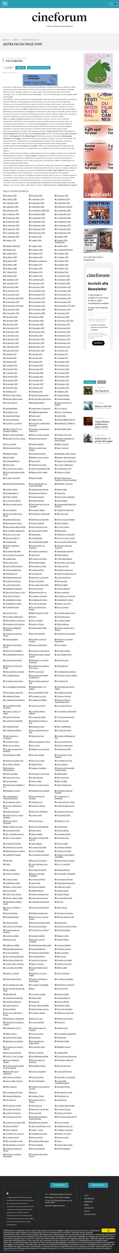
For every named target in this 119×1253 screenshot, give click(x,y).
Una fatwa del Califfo (13, 755)
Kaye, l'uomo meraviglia (14, 435)
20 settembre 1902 (64, 222)
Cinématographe (11, 408)
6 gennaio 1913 (36, 358)
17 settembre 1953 (64, 218)
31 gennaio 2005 (63, 388)
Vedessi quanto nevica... (40, 1009)
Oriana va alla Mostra (39, 645)
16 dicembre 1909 (63, 332)
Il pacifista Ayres (63, 838)
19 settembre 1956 (38, 222)
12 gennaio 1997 (37, 365)
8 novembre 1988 (11, 287)
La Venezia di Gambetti (14, 721)
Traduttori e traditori (12, 945)
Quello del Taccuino (12, 717)
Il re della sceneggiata (65, 979)
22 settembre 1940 (38, 225)
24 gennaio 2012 (37, 380)
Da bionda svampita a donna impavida (38, 1118)
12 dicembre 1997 (37, 328)
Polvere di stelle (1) (12, 538)
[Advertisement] (101, 364)
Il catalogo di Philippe (39, 700)
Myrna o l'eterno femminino (10, 822)
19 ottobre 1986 (11, 265)
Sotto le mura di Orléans (66, 520)
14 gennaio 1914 (11, 369)
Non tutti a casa (62, 660)
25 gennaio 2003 (63, 380)
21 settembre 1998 (12, 225)
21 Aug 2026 (100, 418)
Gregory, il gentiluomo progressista (38, 980)
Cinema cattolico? (63, 589)
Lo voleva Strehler (63, 620)
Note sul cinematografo (39, 827)
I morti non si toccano (39, 960)
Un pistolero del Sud (64, 761)
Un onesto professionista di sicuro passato (13, 1067)
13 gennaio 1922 (63, 365)
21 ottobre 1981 (62, 265)
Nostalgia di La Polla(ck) (66, 423)
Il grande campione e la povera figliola (64, 439)
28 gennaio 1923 (63, 384)
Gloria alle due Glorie (13, 448)
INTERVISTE (89, 1208)
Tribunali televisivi (63, 870)
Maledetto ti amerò (64, 1047)
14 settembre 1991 (64, 214)
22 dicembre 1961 (37, 339)
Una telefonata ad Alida (39, 542)
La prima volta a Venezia (14, 964)
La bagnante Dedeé (12, 696)
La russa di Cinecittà (38, 926)
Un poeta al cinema (64, 730)
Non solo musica (11, 563)
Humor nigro (9, 465)
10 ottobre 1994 (37, 250)
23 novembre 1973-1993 (14, 306)
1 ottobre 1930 (36, 237)
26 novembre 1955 (12, 309)
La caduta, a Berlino (12, 764)
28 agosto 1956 (11, 196)
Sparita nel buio (62, 891)
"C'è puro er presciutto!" (65, 717)
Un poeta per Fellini (38, 717)
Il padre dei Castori (64, 887)
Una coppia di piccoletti (39, 585)
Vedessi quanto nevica (13, 504)
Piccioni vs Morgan (38, 806)
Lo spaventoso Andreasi (40, 855)
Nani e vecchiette (37, 581)
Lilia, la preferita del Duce (14, 834)
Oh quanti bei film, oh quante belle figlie (38, 485)
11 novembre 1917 (12, 291)
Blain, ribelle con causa (13, 827)
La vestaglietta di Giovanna (15, 687)
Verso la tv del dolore (64, 1009)
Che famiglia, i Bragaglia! (66, 874)
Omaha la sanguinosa (39, 551)
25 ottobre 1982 (37, 268)
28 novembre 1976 (64, 309)
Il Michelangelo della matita (41, 945)
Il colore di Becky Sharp (66, 802)
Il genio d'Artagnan (12, 420)
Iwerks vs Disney (37, 624)
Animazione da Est (64, 749)
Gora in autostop (63, 592)
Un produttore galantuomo (15, 531)
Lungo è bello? (36, 781)
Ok (108, 1230)
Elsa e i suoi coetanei (13, 838)
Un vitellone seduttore (13, 730)
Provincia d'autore (63, 930)
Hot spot (60, 902)
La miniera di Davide (38, 870)
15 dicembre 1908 (37, 332)
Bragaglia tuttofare (38, 403)
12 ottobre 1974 (11, 253)
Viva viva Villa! (10, 444)
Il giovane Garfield (37, 936)
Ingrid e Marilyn (62, 523)
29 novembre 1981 (12, 313)
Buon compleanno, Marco (40, 742)
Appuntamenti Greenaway (15, 484)
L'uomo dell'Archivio (64, 1072)
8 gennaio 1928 (11, 362)
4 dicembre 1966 (63, 317)
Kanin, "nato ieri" (63, 448)
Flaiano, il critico (63, 936)
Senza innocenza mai (39, 527)
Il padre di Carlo (62, 566)
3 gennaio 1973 (36, 354)
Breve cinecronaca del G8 (66, 1117)
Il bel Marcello (62, 827)
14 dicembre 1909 (12, 332)
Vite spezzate (62, 581)
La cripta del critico (38, 1047)
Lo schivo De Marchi (13, 501)
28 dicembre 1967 (37, 347)
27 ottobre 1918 (11, 272)
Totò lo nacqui (62, 908)
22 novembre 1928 (64, 302)
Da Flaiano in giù (11, 412)
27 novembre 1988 (38, 309)
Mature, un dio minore (13, 887)
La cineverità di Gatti (64, 898)
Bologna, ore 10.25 (64, 604)
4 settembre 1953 (37, 203)
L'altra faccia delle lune (39, 67)
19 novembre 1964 (64, 298)
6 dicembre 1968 (37, 321)
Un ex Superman (63, 973)
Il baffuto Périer (36, 764)
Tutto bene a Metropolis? (40, 953)
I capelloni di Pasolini (13, 855)
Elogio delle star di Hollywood (11, 1073)
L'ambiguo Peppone (64, 847)
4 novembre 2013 (37, 280)
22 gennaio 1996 (63, 377)
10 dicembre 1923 (63, 324)
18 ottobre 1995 (11, 261)
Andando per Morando (13, 589)
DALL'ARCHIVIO (90, 1214)
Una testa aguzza (63, 617)
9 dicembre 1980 (37, 324)
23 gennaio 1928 (11, 380)
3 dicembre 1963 (37, 317)
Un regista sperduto (38, 994)
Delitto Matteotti (62, 555)
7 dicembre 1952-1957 (65, 321)
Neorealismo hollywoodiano (9, 769)
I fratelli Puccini (36, 802)
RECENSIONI (89, 382)
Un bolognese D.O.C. (13, 1028)
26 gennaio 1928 (11, 384)
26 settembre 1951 (64, 229)
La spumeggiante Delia (39, 693)
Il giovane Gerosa (63, 1087)
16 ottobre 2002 (37, 257)
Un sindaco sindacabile (39, 985)
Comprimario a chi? (64, 469)
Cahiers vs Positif (63, 472)
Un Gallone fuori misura (14, 681)
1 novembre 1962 (63, 276)
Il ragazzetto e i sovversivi (41, 408)
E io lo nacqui (62, 408)
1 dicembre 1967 (63, 313)
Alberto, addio (62, 968)
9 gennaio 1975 (36, 362)
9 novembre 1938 (37, 287)
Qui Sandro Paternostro (14, 617)
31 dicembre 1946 (37, 350)
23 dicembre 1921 (63, 339)
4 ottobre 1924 (36, 240)
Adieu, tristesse (11, 1087)
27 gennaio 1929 (37, 384)
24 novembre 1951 (38, 306)
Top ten (33, 617)
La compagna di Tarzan (14, 1092)
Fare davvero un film (38, 566)
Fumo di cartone (37, 589)
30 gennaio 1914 (37, 388)
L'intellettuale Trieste (12, 883)
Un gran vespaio (11, 879)
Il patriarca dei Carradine (40, 791)
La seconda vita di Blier (14, 968)
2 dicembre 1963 (11, 317)
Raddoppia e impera (12, 791)
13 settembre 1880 (38, 214)
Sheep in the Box (103, 406)
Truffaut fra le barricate (65, 510)
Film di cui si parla (37, 761)
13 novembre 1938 (64, 291)
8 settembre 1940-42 (64, 207)
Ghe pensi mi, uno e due (40, 774)
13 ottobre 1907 (37, 253)
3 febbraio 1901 (62, 392)
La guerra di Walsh (64, 945)
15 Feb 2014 (8, 67)
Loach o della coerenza (14, 566)
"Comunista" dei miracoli (14, 555)
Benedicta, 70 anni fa (64, 484)
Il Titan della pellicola (64, 559)
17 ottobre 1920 (62, 257)
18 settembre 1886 (12, 222)
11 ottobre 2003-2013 (65, 250)
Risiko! (7, 864)
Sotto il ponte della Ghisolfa (15, 527)
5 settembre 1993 (63, 203)
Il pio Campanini (11, 781)
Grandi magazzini (37, 497)
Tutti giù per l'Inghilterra (13, 651)
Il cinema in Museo (64, 696)
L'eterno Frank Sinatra (39, 531)
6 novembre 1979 (37, 283)
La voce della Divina (64, 742)
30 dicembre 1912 (12, 350)
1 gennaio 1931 (62, 350)
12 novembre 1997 (38, 291)
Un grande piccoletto (38, 847)
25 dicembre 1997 (37, 343)
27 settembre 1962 (12, 233)
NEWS (86, 1205)
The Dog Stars (102, 391)
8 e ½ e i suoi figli (63, 864)
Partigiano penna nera (13, 577)
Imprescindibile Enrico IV (66, 420)
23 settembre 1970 (64, 225)
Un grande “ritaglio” (38, 1013)
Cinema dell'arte (63, 624)
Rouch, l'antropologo (64, 412)
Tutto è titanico (10, 870)
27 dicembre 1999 (12, 347)
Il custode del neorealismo (15, 700)
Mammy (34, 1092)
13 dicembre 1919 (63, 328)
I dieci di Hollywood (64, 785)
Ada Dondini (9, 457)
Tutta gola (8, 861)
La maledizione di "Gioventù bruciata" (10, 797)
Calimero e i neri (63, 821)
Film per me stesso (12, 745)
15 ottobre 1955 (11, 257)
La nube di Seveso (64, 577)
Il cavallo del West (12, 727)
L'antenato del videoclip (39, 489)
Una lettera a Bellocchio (14, 960)
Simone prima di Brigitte (66, 497)
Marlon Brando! (36, 478)
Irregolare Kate (62, 1028)
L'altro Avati (35, 555)
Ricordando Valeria (38, 563)
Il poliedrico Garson (64, 949)
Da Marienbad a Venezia (14, 655)
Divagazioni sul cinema (14, 847)
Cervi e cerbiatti (37, 620)
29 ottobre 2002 (62, 272)
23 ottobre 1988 (62, 261)
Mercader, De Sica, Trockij (15, 439)
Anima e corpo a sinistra (40, 435)
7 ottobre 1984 (36, 246)
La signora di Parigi (38, 879)
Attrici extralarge (63, 953)
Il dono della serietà (64, 429)
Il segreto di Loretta (64, 851)
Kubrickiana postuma (39, 439)
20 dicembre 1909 (63, 336)
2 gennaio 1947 (11, 354)
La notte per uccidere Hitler (15, 1122)
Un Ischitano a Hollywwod (66, 711)
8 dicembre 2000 (11, 324)
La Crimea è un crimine (14, 469)
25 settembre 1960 (38, 229)
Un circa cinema (63, 527)
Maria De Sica (10, 940)
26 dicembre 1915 (63, 343)
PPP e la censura (37, 672)
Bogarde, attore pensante (66, 457)
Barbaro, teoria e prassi (39, 457)
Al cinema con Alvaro (39, 559)
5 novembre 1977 (11, 283)
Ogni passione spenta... (14, 523)
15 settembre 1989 (12, 218)
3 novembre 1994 (11, 280)
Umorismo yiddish (12, 936)
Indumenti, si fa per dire (39, 577)
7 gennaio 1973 (62, 358)
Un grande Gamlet (12, 607)
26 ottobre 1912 (62, 268)
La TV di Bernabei (37, 851)
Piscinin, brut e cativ (12, 534)
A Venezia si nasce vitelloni (67, 675)
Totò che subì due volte (65, 917)
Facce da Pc (35, 461)
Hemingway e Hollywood (40, 514)
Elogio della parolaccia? (14, 949)
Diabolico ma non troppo (40, 749)
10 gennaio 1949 (63, 362)
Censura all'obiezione (13, 570)
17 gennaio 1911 (11, 373)
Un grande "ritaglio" (38, 510)
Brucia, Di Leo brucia (39, 861)
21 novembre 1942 (38, 302)
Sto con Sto (35, 745)
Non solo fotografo (38, 634)
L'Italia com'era (36, 420)
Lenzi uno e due (11, 613)
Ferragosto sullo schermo (14, 624)
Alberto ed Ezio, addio (39, 472)
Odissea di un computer (66, 861)
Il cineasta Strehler (64, 834)
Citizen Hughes (36, 834)
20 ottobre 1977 (37, 265)
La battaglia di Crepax (13, 600)
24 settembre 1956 (12, 229)
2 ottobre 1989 (62, 237)
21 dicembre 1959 (12, 339)
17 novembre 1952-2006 (14, 298)
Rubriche (16, 40)
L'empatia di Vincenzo (13, 1117)
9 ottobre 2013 (10, 250)
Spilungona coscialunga (65, 534)
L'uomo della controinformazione (62, 1082)
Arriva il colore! (10, 891)
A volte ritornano (37, 778)
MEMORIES (88, 1202)
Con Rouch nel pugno (65, 913)
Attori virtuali (61, 956)
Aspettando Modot (12, 917)
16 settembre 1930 (38, 218)
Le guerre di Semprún (65, 812)
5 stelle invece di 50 (64, 964)
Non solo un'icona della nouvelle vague (64, 769)
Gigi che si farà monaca (40, 785)
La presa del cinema (12, 585)
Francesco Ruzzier (103, 408)
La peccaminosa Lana (39, 898)
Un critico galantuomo (65, 465)
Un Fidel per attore (12, 742)
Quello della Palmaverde (66, 883)
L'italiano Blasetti (37, 891)
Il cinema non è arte (64, 435)
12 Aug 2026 (100, 435)
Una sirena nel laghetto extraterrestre (38, 676)
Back (33, 989)
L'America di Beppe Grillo (40, 469)
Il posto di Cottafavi (38, 887)
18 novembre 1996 (38, 298)
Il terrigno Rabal (62, 940)
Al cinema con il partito (13, 926)
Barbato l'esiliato (11, 454)
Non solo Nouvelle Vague (40, 923)
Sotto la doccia (36, 1106)
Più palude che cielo (38, 696)
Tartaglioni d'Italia (63, 1041)
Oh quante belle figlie (13, 551)
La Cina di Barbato (12, 953)
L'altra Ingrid (35, 883)
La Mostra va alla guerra (40, 651)
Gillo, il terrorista (63, 778)
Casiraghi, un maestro (13, 423)
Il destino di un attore (38, 465)
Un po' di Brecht (11, 403)
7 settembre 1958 (37, 207)
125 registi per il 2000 (13, 1106)
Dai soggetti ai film (63, 815)
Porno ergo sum (37, 821)
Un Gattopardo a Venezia (66, 672)
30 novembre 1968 (38, 313)
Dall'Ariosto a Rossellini (40, 520)
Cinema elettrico (63, 830)
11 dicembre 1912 (11, 328)
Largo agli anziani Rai (13, 1053)
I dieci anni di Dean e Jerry (15, 592)
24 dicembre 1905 (12, 343)
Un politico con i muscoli (66, 596)
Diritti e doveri (36, 830)
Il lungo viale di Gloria (13, 979)
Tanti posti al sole (37, 736)
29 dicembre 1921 (63, 347)
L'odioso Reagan (63, 395)
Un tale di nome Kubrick (40, 908)
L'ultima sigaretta (11, 923)
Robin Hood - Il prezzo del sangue (104, 439)
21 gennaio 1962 (37, 377)
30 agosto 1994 (62, 196)
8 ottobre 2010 (62, 246)
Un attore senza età (12, 478)
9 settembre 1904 (11, 210)
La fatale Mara (10, 559)
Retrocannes (61, 531)
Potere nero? (36, 416)
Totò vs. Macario (37, 1053)
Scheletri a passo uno (65, 570)
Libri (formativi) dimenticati (41, 399)
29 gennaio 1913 (11, 388)
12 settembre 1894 (12, 214)
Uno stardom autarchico (14, 693)
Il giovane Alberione (38, 949)
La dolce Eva (61, 1100)
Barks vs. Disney (37, 964)
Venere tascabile (11, 774)
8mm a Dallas (62, 781)
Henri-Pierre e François (65, 985)
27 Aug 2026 (100, 387)
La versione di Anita (38, 454)
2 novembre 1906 (63, 280)
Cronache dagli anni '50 (65, 806)
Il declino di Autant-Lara (39, 395)
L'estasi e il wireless (12, 874)
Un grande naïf (10, 542)
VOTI (86, 1195)
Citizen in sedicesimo (65, 745)
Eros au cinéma (63, 607)
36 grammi (61, 1022)
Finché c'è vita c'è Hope (66, 538)
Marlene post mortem (65, 1019)
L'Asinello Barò (36, 538)
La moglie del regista (13, 802)
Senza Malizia (62, 501)
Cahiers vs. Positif (12, 973)
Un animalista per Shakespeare (36, 1042)
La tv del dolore (11, 510)
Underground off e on (39, 592)
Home (7, 40)
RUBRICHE (20, 67)
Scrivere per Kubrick (64, 1113)
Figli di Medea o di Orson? (15, 620)
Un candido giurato (12, 675)
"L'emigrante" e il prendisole (62, 797)
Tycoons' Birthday (37, 523)
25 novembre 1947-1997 (66, 306)
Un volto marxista (37, 755)
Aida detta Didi (10, 994)
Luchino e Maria (11, 489)
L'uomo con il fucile (38, 706)
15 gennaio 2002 (37, 369)
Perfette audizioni (37, 444)
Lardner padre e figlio (39, 628)
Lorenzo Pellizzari (10, 72)
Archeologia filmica (12, 461)
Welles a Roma (11, 1034)
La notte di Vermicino (13, 581)
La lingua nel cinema (12, 1109)
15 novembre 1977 (38, 295)
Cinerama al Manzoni (39, 493)
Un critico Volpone (63, 651)
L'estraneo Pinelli (37, 570)
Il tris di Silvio (61, 645)
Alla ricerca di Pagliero (39, 812)
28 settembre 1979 (38, 233)
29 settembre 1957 (64, 233)
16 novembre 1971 (64, 295)
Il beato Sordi (61, 923)
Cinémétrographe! (63, 1149)
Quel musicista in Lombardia (10, 737)
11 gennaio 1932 (11, 365)
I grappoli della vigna (12, 520)
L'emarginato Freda (12, 830)
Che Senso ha (36, 574)
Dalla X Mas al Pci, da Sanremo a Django (12, 430)
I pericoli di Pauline (38, 1081)
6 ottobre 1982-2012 (12, 246)
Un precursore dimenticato (67, 542)
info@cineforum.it (58, 1206)
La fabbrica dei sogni (64, 693)
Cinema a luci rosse (12, 778)
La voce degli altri (37, 1022)
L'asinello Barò (62, 1053)
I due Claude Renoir (64, 655)
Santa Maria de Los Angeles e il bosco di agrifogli (66, 479)
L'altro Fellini (61, 416)
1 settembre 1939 (37, 199)
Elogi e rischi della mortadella (36, 875)
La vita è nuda (36, 815)
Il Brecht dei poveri (64, 1066)
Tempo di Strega (11, 913)
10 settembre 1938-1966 (40, 210)
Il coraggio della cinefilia (65, 1106)
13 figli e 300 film (11, 497)
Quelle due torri (62, 666)
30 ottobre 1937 (11, 276)
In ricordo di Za (62, 681)
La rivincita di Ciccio (64, 706)
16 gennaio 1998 (63, 369)
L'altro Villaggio (36, 844)
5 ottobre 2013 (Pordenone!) (61, 241)
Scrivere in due (62, 989)
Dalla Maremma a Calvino (15, 851)
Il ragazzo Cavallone (38, 768)
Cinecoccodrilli (62, 844)
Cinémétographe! (11, 639)
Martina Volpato (102, 428)
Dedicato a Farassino (39, 261)
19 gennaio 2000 (63, 373)
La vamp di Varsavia (38, 604)
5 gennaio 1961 (11, 358)
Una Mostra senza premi (66, 634)
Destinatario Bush (37, 727)
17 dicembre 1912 (12, 336)
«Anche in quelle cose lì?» (66, 574)
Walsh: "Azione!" (63, 444)
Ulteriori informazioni (13, 1250)
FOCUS (101, 382)
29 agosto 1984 (36, 196)
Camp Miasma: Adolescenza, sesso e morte (102, 424)
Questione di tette (37, 501)
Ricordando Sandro (38, 1066)
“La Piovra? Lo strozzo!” (40, 930)
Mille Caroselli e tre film (39, 613)
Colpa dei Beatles (63, 399)
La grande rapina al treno (66, 613)
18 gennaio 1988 (37, 373)
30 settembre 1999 (12, 237)
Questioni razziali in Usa (14, 761)
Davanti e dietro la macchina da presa (62, 701)
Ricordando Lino (11, 574)
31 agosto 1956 (11, 199)
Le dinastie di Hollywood (40, 902)
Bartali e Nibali (62, 585)
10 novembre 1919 (64, 287)
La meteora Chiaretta (13, 844)
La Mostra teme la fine (13, 660)
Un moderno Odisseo (65, 879)
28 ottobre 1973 (37, 272)
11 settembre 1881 (64, 210)
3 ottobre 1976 (10, 240)
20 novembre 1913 (12, 302)
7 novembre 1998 (63, 283)
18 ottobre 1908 (37, 336)
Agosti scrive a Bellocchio (66, 461)
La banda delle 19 (11, 493)
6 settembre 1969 (11, 207)
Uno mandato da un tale (14, 985)
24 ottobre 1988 (11, 268)
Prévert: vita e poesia (13, 395)
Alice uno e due (62, 514)
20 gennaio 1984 (11, 377)
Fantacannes (36, 534)
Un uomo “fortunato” (38, 1072)
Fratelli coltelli (62, 489)
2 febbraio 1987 (36, 392)
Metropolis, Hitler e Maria (66, 454)
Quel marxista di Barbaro (14, 956)
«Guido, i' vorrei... (37, 1130)
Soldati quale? (62, 774)
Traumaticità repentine (65, 551)
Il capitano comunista (39, 596)
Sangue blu (61, 493)
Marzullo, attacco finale (13, 399)
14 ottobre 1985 (62, 253)
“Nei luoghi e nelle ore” (65, 1060)
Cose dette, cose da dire (66, 563)
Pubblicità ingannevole (39, 412)
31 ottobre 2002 (37, 276)
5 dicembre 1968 (11, 321)
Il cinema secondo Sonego (67, 926)
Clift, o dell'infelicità (64, 727)
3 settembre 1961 (11, 203)
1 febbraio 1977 (11, 392)
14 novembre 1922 (12, 295)
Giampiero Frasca (103, 443)
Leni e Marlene (62, 764)
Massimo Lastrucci (103, 393)
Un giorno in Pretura (12, 596)
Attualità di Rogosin (12, 812)
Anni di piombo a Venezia (14, 672)
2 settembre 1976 (63, 199)
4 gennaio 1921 (62, 354)
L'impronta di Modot (12, 416)
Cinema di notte (62, 721)
